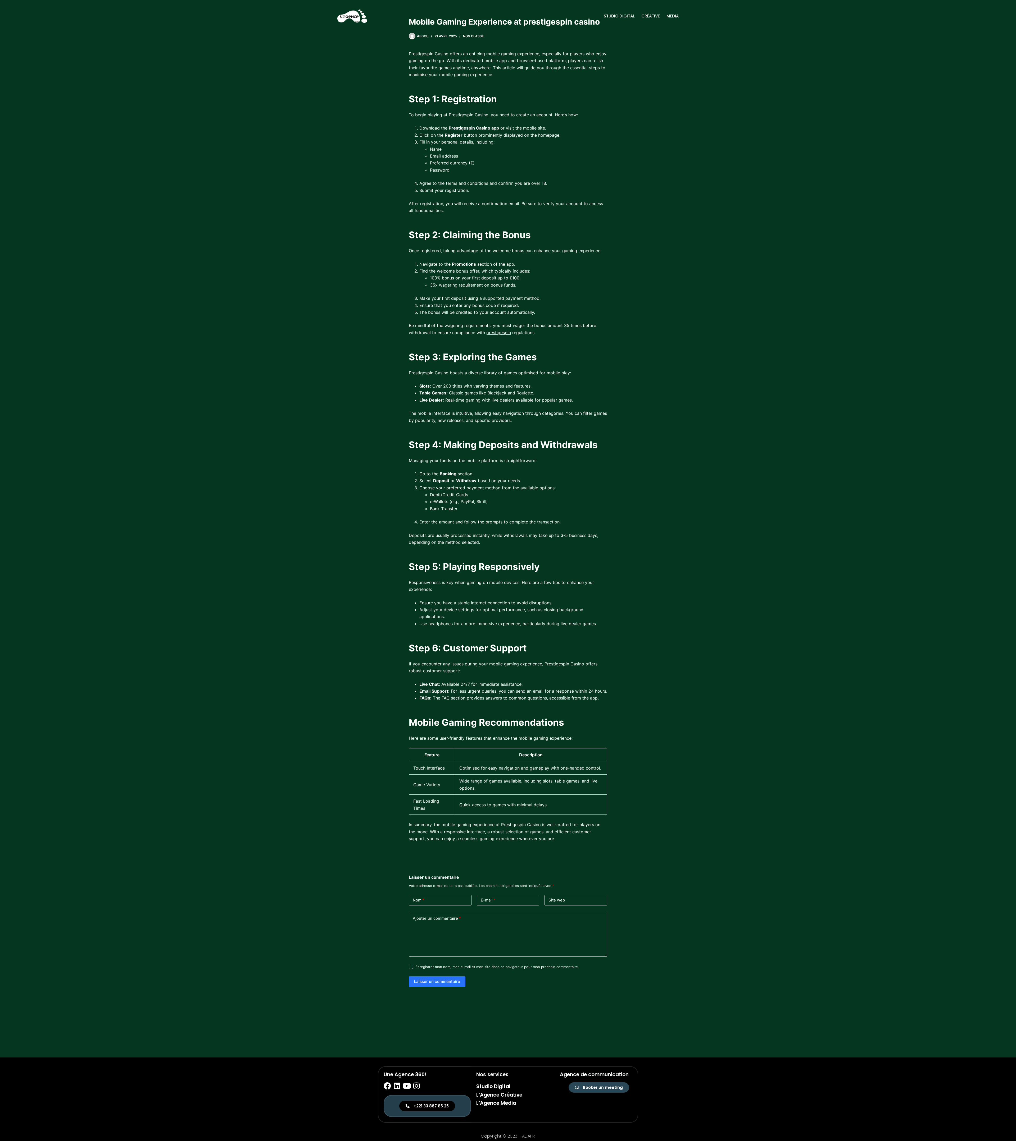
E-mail (488, 900)
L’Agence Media (496, 1103)
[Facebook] (387, 1086)
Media (672, 16)
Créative (650, 16)
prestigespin (498, 332)
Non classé (473, 36)
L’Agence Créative (499, 1094)
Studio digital (619, 16)
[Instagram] (416, 1086)
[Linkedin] (397, 1086)
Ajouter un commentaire (437, 918)
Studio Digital (493, 1086)
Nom (418, 900)
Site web (556, 900)
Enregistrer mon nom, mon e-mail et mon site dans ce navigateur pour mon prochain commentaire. (497, 967)
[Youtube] (407, 1086)
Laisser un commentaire (437, 981)
